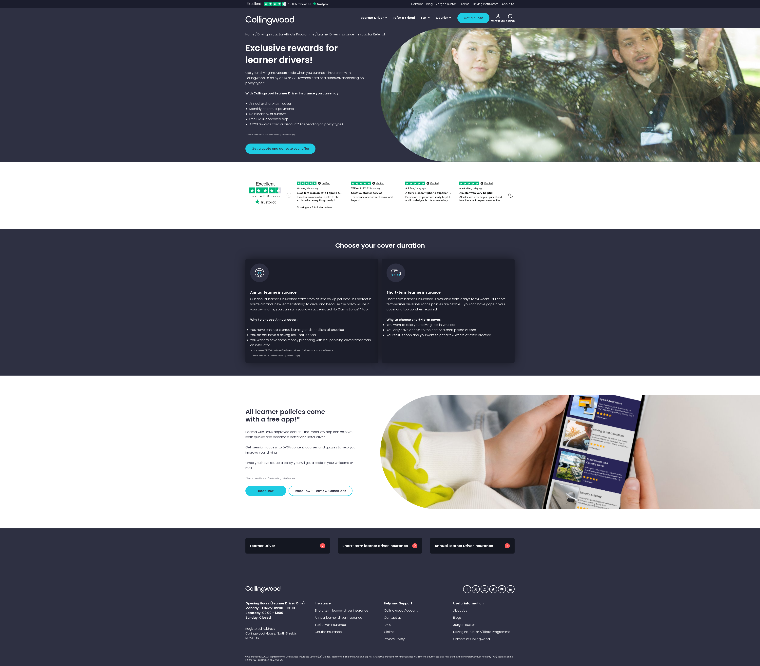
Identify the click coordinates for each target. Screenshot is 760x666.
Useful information (468, 603)
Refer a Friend (403, 17)
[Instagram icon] (484, 589)
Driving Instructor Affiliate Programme (285, 34)
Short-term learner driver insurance (341, 610)
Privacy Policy (394, 639)
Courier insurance (328, 632)
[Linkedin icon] (511, 589)
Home (250, 34)
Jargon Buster (446, 4)
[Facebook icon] (467, 589)
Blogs (457, 617)
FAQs (387, 624)
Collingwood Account (401, 610)
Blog (429, 4)
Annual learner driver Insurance (338, 617)
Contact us (392, 617)
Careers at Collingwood (471, 639)
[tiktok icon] (493, 589)
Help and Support (398, 603)
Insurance (323, 603)
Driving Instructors (485, 4)
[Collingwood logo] (269, 20)
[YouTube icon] (502, 589)
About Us (508, 4)
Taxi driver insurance (330, 624)
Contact (417, 4)
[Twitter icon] (476, 589)
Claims (464, 4)
